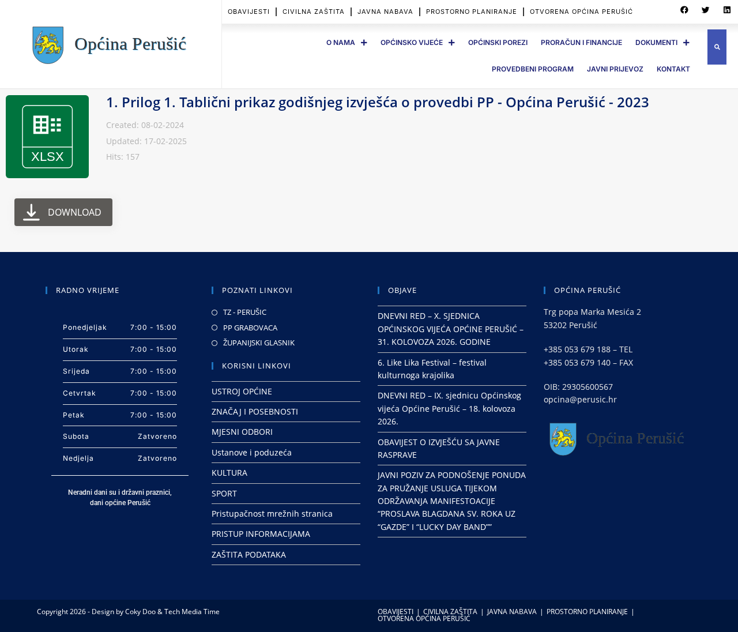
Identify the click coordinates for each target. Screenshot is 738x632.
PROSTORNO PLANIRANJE (471, 11)
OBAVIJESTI (249, 11)
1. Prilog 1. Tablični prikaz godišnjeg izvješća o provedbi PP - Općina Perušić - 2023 (377, 101)
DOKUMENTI (656, 42)
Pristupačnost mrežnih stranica (272, 513)
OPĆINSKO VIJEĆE (412, 42)
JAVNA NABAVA (385, 11)
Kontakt (673, 69)
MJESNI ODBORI (242, 431)
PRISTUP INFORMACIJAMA (261, 533)
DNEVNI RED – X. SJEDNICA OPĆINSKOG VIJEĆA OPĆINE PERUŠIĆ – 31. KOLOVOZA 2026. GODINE (451, 328)
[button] (684, 10)
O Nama (340, 42)
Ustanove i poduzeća (252, 452)
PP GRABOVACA (250, 327)
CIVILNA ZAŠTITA (314, 11)
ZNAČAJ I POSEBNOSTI (255, 411)
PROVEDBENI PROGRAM (533, 69)
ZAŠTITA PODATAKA (249, 554)
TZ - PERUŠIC (244, 312)
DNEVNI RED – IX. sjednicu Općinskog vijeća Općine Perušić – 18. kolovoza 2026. (449, 408)
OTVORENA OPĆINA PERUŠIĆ (581, 11)
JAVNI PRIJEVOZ (615, 69)
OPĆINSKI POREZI (498, 42)
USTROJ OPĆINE (242, 391)
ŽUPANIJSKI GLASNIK (259, 342)
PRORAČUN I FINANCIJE (581, 42)
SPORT (224, 493)
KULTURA (229, 472)
